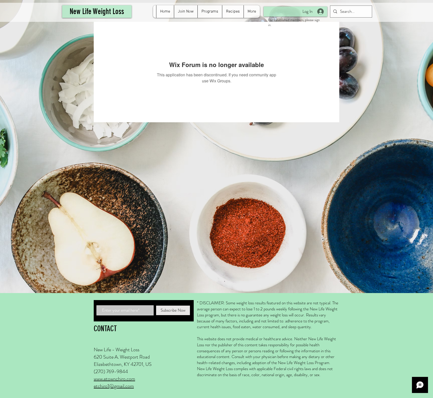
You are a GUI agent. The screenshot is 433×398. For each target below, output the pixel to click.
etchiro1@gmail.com (114, 386)
